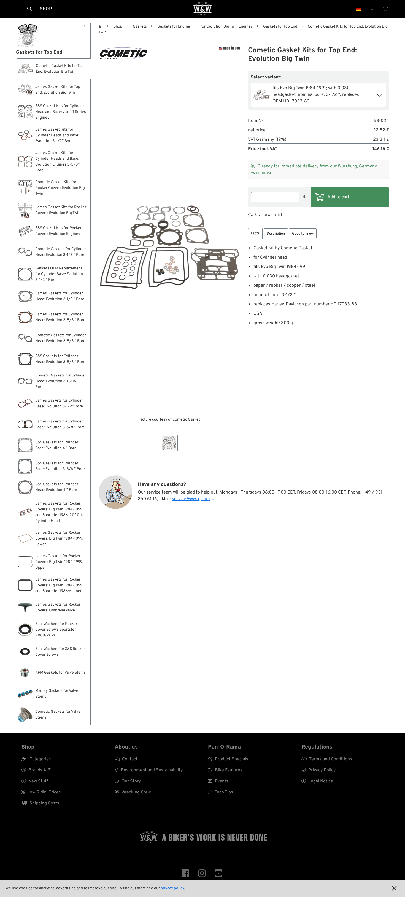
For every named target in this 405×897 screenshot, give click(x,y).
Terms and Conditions (326, 759)
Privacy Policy (318, 770)
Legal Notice (317, 781)
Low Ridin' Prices (41, 792)
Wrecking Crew (133, 792)
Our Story (128, 781)
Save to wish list (268, 215)
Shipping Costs (40, 803)
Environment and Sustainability (149, 770)
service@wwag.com (191, 499)
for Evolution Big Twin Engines (227, 26)
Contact (126, 759)
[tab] (255, 233)
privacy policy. (173, 888)
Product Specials (228, 759)
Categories (36, 759)
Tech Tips (220, 792)
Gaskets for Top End (280, 26)
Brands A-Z (36, 770)
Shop (46, 9)
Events (218, 781)
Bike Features (225, 770)
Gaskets (140, 26)
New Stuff (34, 781)
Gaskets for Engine (173, 26)
